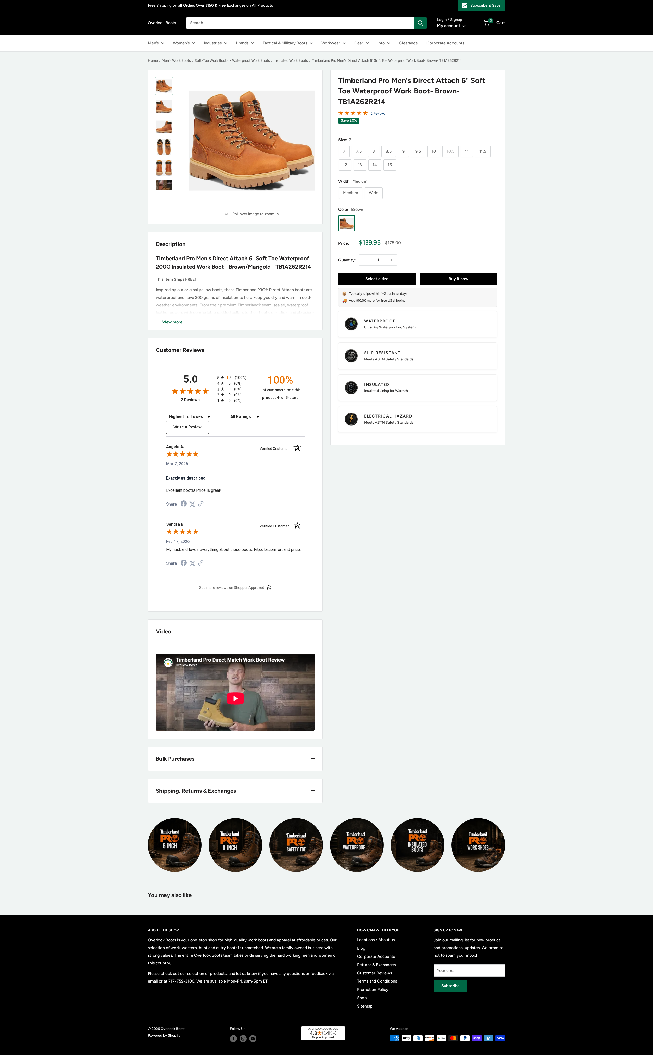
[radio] (235, 377)
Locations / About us (376, 939)
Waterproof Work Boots (251, 60)
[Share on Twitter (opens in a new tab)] (192, 504)
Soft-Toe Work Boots (211, 60)
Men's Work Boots (176, 60)
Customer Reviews (374, 973)
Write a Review (187, 427)
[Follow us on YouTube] (252, 1038)
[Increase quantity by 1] (391, 260)
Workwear (330, 43)
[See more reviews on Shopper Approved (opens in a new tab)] (201, 504)
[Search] (420, 23)
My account (449, 25)
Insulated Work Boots (291, 60)
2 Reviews (378, 113)
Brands (242, 43)
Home (153, 60)
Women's (181, 43)
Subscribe (450, 985)
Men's (153, 43)
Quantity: (347, 259)
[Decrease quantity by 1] (364, 260)
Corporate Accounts (445, 43)
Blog (361, 948)
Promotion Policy (372, 989)
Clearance (408, 43)
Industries (213, 43)
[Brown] (346, 223)
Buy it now (458, 278)
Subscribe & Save (485, 5)
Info (381, 43)
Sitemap (365, 1006)
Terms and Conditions (377, 981)
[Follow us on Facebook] (233, 1038)
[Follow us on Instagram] (243, 1038)
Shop (362, 997)
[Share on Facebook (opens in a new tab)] (184, 504)
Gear (358, 43)
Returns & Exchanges (376, 964)
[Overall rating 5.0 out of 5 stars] (353, 114)
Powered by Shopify (164, 1035)
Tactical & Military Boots (285, 43)
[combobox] (300, 23)
